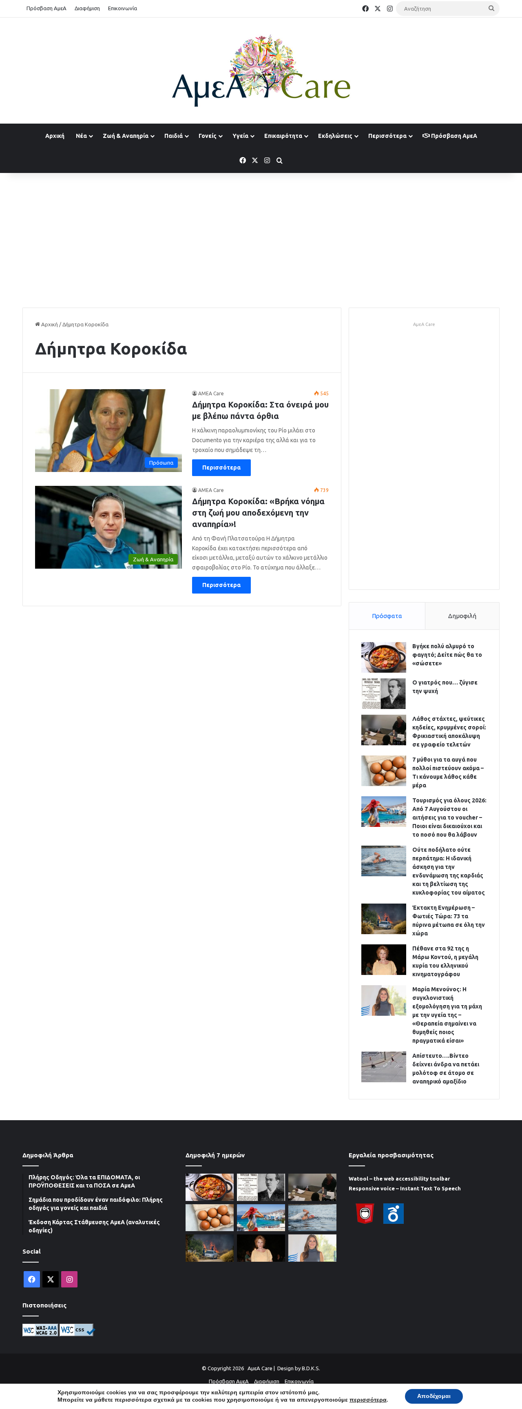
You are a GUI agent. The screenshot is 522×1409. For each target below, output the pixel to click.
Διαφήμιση (87, 8)
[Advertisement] (261, 238)
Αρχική (54, 136)
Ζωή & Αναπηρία (125, 136)
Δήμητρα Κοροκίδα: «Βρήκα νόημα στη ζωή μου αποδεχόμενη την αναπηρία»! (258, 512)
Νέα (81, 136)
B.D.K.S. (311, 1368)
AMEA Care (211, 393)
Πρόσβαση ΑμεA (453, 136)
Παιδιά (173, 136)
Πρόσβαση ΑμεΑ (46, 8)
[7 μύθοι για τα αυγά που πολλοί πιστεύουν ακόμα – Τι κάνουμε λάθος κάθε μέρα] (383, 770)
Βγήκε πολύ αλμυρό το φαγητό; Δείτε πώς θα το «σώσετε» (447, 655)
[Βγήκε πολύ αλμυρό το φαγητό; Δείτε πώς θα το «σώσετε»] (383, 657)
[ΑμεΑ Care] (261, 70)
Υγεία (240, 136)
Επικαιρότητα (283, 136)
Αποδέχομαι (434, 1396)
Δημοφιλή (462, 615)
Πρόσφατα (387, 615)
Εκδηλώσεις (335, 136)
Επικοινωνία (122, 8)
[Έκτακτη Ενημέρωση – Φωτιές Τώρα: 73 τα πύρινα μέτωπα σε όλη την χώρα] (383, 919)
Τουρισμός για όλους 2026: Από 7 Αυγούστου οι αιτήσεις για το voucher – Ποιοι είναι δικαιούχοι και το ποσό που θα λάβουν (449, 817)
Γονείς (208, 136)
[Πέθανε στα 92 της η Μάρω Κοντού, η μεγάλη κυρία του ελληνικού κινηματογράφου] (383, 959)
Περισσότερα (387, 136)
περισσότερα (368, 1400)
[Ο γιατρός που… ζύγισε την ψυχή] (383, 693)
